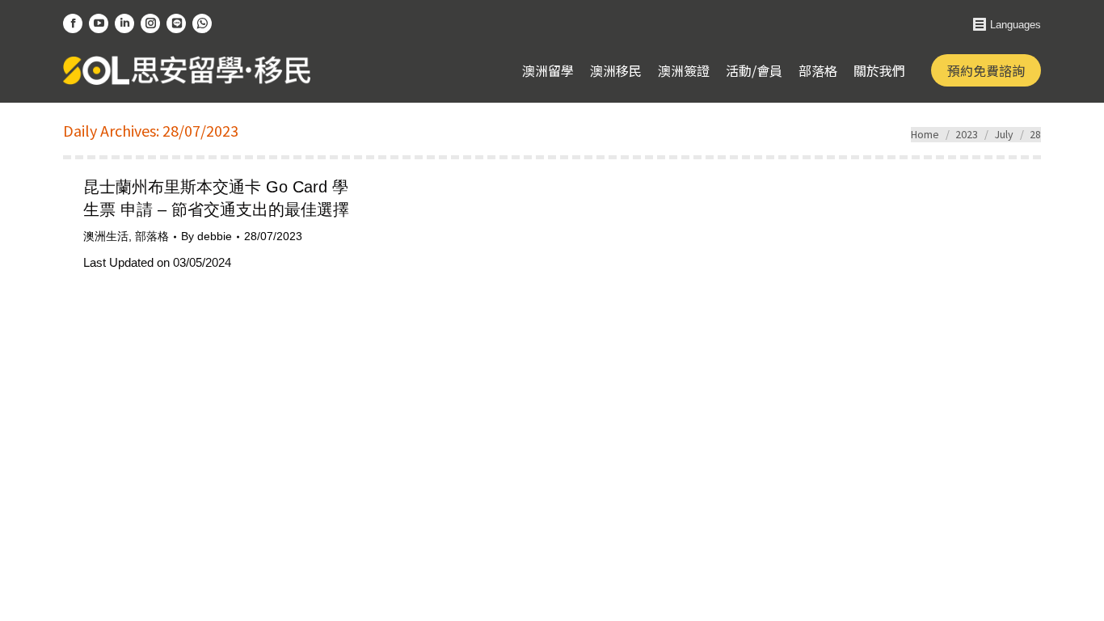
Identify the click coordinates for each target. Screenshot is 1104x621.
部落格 (152, 236)
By (206, 236)
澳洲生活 (106, 236)
